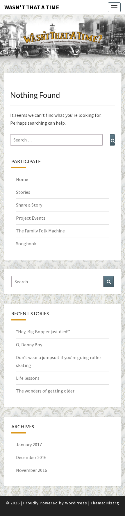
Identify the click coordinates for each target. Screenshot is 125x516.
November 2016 (31, 470)
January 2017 (29, 444)
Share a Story (29, 205)
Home (22, 179)
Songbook (26, 243)
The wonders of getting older (45, 391)
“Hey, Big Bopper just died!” (43, 331)
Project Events (30, 218)
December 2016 (31, 457)
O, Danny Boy (29, 344)
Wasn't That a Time (31, 7)
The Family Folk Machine (40, 231)
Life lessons (28, 378)
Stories (23, 192)
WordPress (76, 503)
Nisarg (112, 503)
